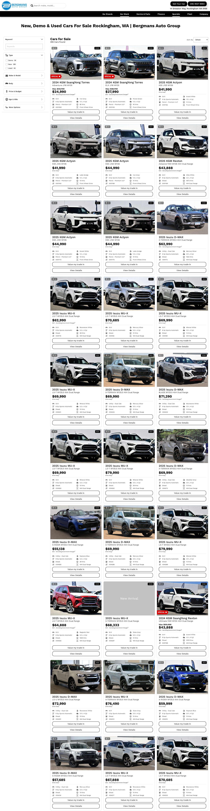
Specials (176, 14)
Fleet (189, 14)
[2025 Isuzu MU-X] (76, 294)
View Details (76, 118)
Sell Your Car (179, 4)
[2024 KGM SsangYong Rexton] (182, 598)
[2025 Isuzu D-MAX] (182, 217)
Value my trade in (76, 112)
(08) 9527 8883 (197, 4)
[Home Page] (14, 5)
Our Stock (124, 14)
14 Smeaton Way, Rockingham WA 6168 (188, 8)
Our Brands (107, 14)
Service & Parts (143, 14)
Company (204, 14)
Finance (161, 14)
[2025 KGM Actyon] (182, 63)
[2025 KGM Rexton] (182, 141)
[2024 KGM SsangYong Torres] (76, 63)
